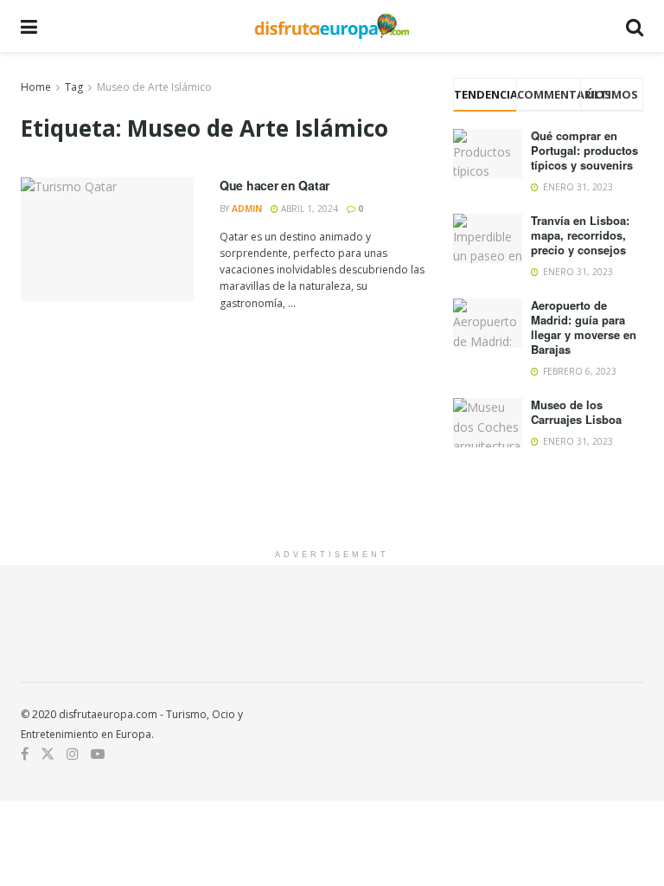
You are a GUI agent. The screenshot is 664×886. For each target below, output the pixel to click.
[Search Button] (634, 26)
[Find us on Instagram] (73, 754)
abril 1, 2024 (308, 208)
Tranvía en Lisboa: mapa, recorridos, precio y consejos (580, 235)
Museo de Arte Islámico (154, 87)
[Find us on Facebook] (25, 754)
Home (36, 87)
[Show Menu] (29, 26)
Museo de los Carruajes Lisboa (576, 411)
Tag (74, 87)
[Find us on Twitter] (47, 754)
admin (247, 208)
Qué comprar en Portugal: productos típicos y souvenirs (584, 150)
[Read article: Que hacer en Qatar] (107, 239)
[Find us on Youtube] (98, 754)
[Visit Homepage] (331, 26)
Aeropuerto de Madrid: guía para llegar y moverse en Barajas (583, 327)
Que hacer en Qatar (274, 185)
